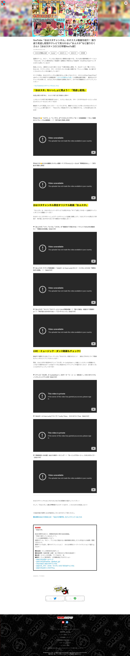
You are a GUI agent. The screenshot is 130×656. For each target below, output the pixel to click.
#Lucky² (53, 53)
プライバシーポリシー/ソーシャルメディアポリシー (65, 629)
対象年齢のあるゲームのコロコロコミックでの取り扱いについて (65, 648)
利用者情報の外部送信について (65, 640)
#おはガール (63, 53)
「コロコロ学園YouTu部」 (64, 77)
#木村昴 (83, 53)
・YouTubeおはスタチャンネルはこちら (46, 86)
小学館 (65, 626)
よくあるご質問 (65, 645)
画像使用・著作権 (65, 632)
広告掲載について (65, 637)
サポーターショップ (65, 643)
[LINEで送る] (74, 598)
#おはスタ (73, 53)
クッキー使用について (65, 635)
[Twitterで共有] (55, 598)
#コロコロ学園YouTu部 (41, 53)
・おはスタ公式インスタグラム (45, 568)
